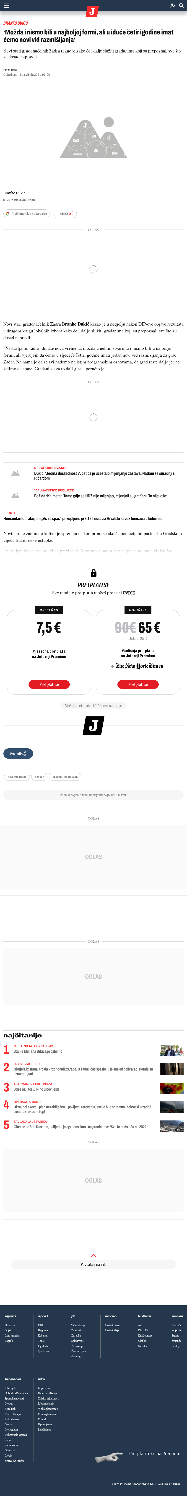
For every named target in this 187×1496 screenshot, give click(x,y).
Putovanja (77, 1346)
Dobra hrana (12, 1419)
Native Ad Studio (14, 1461)
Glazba (142, 1341)
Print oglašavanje (48, 1414)
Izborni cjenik (46, 1403)
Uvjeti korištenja (47, 1393)
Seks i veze (77, 1341)
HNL (41, 1325)
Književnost (145, 1335)
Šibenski (10, 1450)
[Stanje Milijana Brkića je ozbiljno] (172, 1050)
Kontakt (42, 1419)
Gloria (8, 1424)
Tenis (41, 1341)
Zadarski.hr (11, 1445)
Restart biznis (113, 1325)
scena (178, 1316)
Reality (176, 1346)
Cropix (8, 1455)
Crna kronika (12, 1335)
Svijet (8, 1330)
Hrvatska (10, 1325)
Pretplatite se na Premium (154, 1454)
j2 (73, 1316)
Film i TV (143, 1330)
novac (111, 1316)
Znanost (76, 1330)
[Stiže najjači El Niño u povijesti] (172, 1088)
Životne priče (79, 1351)
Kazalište (143, 1346)
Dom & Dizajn (13, 1414)
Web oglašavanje (48, 1409)
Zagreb (9, 1341)
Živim (8, 1440)
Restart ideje (112, 1330)
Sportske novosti (14, 1398)
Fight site (43, 1346)
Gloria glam (11, 1429)
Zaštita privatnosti (48, 1398)
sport (43, 1316)
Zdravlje (76, 1335)
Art (140, 1325)
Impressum (44, 1388)
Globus (9, 1403)
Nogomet (43, 1330)
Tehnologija (78, 1325)
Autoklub (10, 1409)
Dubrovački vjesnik (16, 1435)
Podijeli (63, 214)
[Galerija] (93, 136)
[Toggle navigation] (6, 5)
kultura (144, 1316)
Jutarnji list (11, 1388)
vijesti (10, 1316)
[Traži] (181, 5)
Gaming (76, 1356)
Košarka (42, 1335)
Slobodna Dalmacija (16, 1393)
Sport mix (43, 1351)
